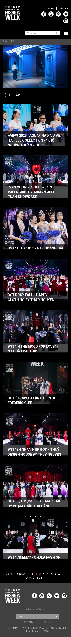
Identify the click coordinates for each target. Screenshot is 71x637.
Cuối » (30, 578)
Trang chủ (8, 41)
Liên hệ (47, 622)
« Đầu (9, 574)
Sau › (40, 578)
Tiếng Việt (63, 8)
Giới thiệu (29, 622)
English (51, 8)
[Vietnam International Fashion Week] (13, 13)
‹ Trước (20, 574)
